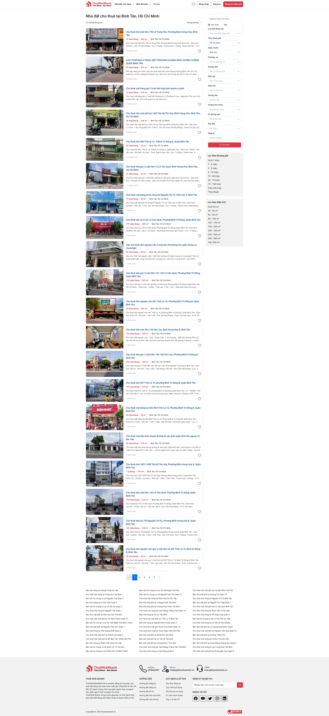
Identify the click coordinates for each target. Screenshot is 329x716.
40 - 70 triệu (214, 180)
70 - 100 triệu (214, 184)
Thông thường (193, 22)
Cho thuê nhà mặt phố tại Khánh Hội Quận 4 (104, 635)
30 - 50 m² (213, 211)
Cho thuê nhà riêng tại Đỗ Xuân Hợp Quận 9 (211, 615)
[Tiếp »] (160, 577)
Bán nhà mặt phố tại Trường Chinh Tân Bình (157, 602)
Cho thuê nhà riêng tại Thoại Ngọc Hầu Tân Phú (159, 631)
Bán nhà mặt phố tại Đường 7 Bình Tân (209, 635)
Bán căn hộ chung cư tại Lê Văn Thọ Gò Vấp (211, 619)
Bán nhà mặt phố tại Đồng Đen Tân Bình (156, 635)
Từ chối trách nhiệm (174, 695)
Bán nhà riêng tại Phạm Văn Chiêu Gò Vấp (104, 643)
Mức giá (211, 76)
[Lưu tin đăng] (199, 51)
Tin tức (156, 4)
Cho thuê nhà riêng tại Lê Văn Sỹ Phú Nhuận (211, 623)
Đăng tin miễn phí (233, 4)
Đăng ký (217, 4)
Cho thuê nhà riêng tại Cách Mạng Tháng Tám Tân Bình (162, 647)
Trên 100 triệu (214, 188)
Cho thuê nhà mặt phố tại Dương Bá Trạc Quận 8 (213, 651)
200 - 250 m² (214, 230)
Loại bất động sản (216, 29)
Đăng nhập (204, 4)
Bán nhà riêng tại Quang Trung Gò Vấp (102, 590)
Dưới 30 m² (213, 207)
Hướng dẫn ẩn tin (146, 691)
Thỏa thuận (213, 192)
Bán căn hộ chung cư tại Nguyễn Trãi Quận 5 (105, 598)
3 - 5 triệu (212, 168)
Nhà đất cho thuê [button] (123, 4)
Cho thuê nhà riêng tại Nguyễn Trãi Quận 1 (104, 611)
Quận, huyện (213, 48)
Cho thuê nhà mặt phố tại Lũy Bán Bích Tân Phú (213, 590)
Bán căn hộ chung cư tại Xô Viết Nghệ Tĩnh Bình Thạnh (109, 623)
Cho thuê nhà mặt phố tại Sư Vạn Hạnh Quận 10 (159, 627)
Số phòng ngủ (214, 114)
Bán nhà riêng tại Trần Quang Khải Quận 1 (103, 631)
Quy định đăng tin (173, 683)
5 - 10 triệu (213, 172)
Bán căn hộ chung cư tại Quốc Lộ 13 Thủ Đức (105, 647)
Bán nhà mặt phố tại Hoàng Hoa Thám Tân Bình (159, 606)
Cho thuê (215, 25)
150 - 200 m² (214, 226)
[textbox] (224, 33)
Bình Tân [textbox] (213, 52)
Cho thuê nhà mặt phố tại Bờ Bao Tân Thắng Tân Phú (108, 639)
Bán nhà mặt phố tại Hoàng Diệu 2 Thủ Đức (157, 643)
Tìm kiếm (225, 145)
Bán (225, 25)
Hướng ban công (215, 105)
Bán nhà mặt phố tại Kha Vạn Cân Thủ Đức (104, 615)
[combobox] (224, 33)
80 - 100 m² (213, 219)
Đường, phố (213, 67)
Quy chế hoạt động (174, 687)
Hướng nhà (213, 95)
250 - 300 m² (214, 234)
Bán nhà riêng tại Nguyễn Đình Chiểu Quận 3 (158, 623)
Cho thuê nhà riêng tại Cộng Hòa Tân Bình (104, 594)
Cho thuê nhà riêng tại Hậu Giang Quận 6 (156, 651)
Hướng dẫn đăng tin (147, 687)
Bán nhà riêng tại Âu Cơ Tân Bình (153, 615)
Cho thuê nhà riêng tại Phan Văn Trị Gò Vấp (211, 611)
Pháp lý (211, 133)
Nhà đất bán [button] (142, 4)
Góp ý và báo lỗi (173, 699)
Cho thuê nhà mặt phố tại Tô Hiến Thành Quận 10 (107, 619)
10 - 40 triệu (214, 176)
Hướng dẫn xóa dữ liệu (149, 699)
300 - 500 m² (214, 238)
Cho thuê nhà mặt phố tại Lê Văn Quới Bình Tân (213, 606)
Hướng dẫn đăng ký (147, 683)
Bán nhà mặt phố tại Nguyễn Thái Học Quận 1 (105, 627)
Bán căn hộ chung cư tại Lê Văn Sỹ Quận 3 (104, 606)
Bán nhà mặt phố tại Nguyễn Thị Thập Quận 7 (212, 602)
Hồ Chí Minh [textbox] (215, 43)
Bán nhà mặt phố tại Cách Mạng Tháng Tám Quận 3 (214, 643)
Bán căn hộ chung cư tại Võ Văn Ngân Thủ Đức (159, 590)
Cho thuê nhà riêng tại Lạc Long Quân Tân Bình (212, 647)
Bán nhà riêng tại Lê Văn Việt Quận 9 (101, 602)
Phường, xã (213, 57)
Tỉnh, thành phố (214, 38)
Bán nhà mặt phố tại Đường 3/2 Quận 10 (210, 594)
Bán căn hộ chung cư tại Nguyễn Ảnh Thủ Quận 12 (160, 594)
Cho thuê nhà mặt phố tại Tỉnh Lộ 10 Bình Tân (158, 619)
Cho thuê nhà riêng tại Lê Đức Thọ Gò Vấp (211, 639)
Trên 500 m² (214, 242)
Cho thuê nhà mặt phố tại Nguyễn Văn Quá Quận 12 (214, 631)
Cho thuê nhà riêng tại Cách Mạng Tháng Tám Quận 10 (162, 611)
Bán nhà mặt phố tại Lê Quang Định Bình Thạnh (213, 627)
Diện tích (212, 86)
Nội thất (211, 124)
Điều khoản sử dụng (174, 691)
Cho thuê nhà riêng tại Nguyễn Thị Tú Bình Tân (212, 598)
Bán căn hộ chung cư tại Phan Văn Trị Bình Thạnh (107, 651)
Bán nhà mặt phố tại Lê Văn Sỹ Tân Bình (156, 639)
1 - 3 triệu (212, 164)
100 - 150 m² (214, 222)
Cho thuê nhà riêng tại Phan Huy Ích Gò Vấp (158, 598)
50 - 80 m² (213, 215)
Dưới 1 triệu (213, 160)
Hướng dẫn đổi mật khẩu (150, 695)
